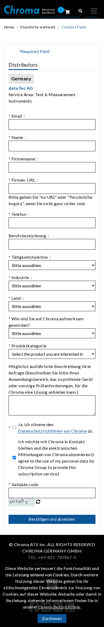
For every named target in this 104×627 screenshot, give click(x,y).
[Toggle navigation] (93, 11)
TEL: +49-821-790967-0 (52, 557)
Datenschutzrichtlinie (59, 606)
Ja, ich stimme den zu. (55, 427)
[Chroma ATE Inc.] (29, 9)
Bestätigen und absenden (52, 519)
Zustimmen (52, 618)
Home (9, 27)
